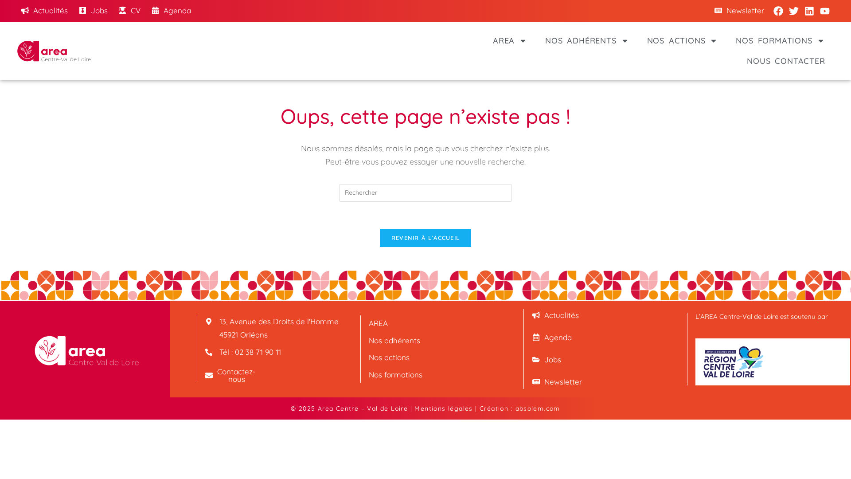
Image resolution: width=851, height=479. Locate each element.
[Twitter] (794, 11)
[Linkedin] (809, 11)
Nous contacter (786, 61)
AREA (504, 40)
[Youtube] (825, 11)
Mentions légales (443, 408)
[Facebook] (778, 11)
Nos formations (774, 40)
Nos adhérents (580, 40)
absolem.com (537, 408)
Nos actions (676, 40)
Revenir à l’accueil (425, 237)
